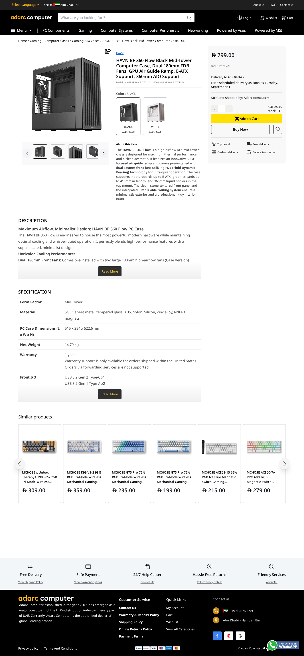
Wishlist (172, 622)
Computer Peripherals (160, 30)
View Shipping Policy (30, 582)
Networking (198, 30)
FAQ (272, 5)
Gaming (85, 30)
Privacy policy (28, 648)
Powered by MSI (268, 30)
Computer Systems (117, 30)
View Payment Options (88, 582)
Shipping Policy (131, 622)
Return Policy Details (209, 582)
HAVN (120, 53)
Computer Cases (57, 41)
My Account (175, 608)
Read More (110, 271)
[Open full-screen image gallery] (65, 95)
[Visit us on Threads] (240, 635)
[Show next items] (281, 463)
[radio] (128, 116)
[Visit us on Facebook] (217, 635)
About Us (272, 582)
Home (22, 41)
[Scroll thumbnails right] (103, 153)
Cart (169, 615)
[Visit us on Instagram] (228, 635)
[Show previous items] (22, 463)
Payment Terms (131, 636)
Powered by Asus (231, 30)
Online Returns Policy (135, 629)
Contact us (286, 5)
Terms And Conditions (60, 648)
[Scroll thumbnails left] (27, 153)
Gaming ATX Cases (85, 41)
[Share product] (108, 51)
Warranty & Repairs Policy (139, 615)
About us (258, 5)
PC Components (56, 30)
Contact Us (147, 582)
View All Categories (180, 629)
